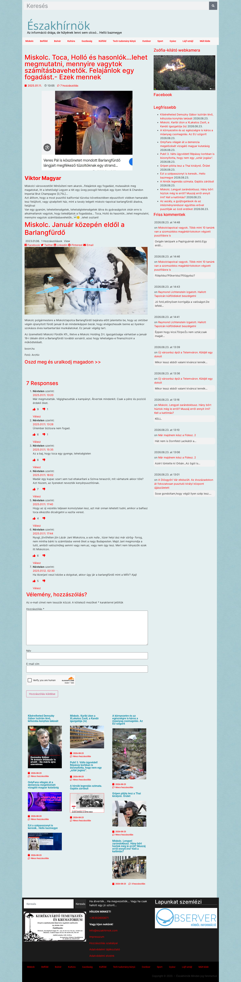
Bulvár (57, 41)
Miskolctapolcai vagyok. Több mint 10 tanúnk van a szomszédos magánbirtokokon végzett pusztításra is (184, 231)
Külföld (102, 41)
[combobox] (49, 903)
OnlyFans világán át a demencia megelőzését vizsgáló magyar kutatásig (43, 785)
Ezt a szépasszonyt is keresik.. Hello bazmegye (43, 827)
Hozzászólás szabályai (103, 943)
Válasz (37, 416)
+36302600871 (99, 917)
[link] (43, 178)
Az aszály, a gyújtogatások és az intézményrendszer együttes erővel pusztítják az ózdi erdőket (182, 205)
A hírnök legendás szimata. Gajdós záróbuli (86, 787)
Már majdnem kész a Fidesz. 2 (177, 435)
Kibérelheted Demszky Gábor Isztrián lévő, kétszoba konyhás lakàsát (43, 718)
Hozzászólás (35, 609)
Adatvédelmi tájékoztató (104, 949)
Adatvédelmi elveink (101, 955)
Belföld (44, 41)
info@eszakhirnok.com (103, 930)
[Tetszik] (34, 409)
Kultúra (71, 41)
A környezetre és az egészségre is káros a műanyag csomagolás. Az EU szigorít (127, 719)
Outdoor (146, 41)
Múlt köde (205, 41)
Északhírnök (58, 25)
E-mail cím (32, 663)
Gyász (173, 41)
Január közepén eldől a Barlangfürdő (75, 228)
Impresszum (96, 936)
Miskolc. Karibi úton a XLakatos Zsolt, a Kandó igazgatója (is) (84, 718)
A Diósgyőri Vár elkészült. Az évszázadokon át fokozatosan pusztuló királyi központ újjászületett (183, 483)
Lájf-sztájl (188, 41)
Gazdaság (87, 41)
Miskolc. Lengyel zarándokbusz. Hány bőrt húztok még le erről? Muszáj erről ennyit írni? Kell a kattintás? (129, 846)
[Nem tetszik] (44, 409)
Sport (160, 41)
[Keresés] (213, 6)
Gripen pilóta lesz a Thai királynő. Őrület (126, 795)
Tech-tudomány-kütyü (124, 41)
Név (28, 650)
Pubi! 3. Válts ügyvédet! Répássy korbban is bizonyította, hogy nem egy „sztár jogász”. (86, 766)
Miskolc (29, 41)
